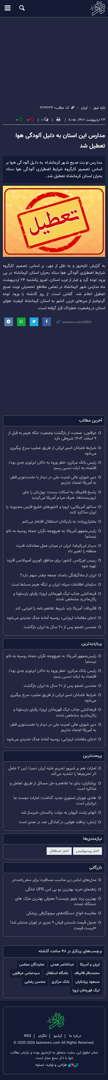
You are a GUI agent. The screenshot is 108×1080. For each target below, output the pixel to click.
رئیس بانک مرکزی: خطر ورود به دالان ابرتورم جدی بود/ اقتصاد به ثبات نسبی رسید (52, 465)
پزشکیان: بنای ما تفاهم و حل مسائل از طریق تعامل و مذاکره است (53, 786)
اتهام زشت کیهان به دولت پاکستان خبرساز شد (58, 812)
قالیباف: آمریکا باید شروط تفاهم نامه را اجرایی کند (55, 608)
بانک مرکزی (60, 982)
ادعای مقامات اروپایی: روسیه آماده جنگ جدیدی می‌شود (51, 618)
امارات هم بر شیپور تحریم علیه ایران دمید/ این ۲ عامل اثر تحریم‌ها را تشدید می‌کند (52, 771)
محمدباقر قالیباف (87, 973)
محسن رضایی (35, 982)
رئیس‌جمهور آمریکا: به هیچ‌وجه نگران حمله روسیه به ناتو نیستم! (51, 534)
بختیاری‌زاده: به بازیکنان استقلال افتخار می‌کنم (59, 521)
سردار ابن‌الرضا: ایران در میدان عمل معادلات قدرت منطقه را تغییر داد (56, 548)
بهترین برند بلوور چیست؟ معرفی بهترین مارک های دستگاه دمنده (55, 901)
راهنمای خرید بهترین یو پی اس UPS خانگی (60, 889)
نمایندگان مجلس (31, 965)
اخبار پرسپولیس (87, 851)
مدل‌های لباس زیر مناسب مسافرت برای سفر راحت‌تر (54, 880)
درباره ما (75, 1036)
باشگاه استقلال (57, 973)
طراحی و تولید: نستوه (51, 1065)
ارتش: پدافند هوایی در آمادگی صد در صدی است (57, 822)
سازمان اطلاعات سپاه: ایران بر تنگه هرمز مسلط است (54, 584)
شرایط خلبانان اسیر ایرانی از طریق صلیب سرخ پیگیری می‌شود (53, 451)
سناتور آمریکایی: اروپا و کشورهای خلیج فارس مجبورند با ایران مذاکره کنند (51, 510)
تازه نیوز (54, 8)
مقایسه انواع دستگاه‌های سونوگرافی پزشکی (61, 913)
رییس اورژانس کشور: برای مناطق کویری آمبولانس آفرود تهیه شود (51, 563)
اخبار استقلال (59, 851)
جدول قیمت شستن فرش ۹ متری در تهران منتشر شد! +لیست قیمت (53, 925)
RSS (27, 1036)
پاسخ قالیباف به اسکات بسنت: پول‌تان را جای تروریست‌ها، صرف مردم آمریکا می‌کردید (59, 495)
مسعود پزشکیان (87, 982)
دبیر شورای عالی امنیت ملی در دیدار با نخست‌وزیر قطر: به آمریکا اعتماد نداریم (53, 480)
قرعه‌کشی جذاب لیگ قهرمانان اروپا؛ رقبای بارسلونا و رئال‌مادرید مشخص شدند (54, 596)
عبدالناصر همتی (62, 965)
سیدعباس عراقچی (26, 973)
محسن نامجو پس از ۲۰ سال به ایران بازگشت (60, 627)
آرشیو (58, 1036)
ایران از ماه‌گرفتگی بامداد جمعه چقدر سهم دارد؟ (58, 575)
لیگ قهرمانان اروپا (86, 990)
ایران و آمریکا (90, 965)
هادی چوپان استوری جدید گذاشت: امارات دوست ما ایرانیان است (55, 801)
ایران (84, 108)
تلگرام (42, 1036)
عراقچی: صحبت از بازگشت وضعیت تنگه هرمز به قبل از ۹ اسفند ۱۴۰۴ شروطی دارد (52, 436)
